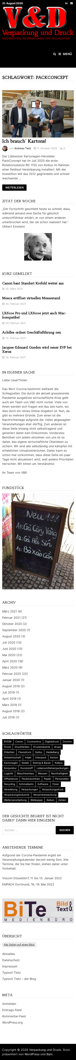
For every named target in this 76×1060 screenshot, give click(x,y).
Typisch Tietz (11, 972)
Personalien (62, 778)
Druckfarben (22, 746)
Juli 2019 (8, 692)
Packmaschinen (31, 778)
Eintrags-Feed (12, 1010)
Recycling (9, 784)
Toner (55, 784)
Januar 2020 (11, 680)
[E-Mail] (71, 3)
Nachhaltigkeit (59, 773)
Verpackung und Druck (38, 32)
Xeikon (50, 800)
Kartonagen (11, 762)
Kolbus (59, 762)
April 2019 (9, 698)
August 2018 (11, 711)
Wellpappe (36, 800)
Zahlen (62, 800)
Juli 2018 (8, 717)
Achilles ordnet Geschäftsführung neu (31, 332)
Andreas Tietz (22, 148)
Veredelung (10, 789)
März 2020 (10, 667)
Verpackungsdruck (52, 789)
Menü (67, 54)
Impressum (9, 966)
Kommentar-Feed (14, 1016)
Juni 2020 (9, 649)
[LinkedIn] (66, 3)
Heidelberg (52, 752)
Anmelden (9, 1004)
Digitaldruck (52, 741)
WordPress (32, 1054)
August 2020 (11, 636)
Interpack (40, 757)
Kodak (25, 762)
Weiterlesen (14, 187)
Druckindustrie (41, 746)
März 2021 (9, 611)
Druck (7, 746)
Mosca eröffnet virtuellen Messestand (31, 298)
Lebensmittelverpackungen (53, 768)
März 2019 (9, 705)
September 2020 (14, 630)
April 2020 (9, 661)
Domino (67, 741)
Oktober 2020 (12, 624)
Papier (47, 778)
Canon (19, 741)
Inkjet (28, 757)
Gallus (38, 752)
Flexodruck (24, 752)
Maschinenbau (25, 773)
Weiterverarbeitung (15, 800)
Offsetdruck (11, 778)
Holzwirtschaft (12, 757)
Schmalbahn (26, 784)
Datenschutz (11, 960)
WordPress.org (12, 1022)
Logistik (8, 773)
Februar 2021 (11, 617)
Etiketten (9, 752)
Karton (54, 757)
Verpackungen (29, 789)
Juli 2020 (8, 642)
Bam (49, 1054)
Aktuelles (8, 954)
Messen (42, 773)
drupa (57, 746)
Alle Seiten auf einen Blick (19, 944)
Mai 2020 (8, 655)
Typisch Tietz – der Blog (19, 979)
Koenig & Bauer (42, 762)
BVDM (7, 741)
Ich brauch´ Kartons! (24, 141)
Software (42, 784)
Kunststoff (26, 768)
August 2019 (11, 686)
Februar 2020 (11, 673)
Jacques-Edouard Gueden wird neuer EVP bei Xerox (37, 349)
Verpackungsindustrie (16, 794)
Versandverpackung (44, 794)
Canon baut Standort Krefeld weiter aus (33, 283)
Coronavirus (34, 741)
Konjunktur (10, 768)
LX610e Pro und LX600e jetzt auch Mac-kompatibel (34, 315)
